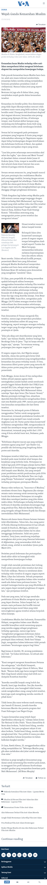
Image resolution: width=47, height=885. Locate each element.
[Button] (41, 24)
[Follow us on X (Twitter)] (9, 855)
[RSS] (24, 855)
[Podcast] (30, 855)
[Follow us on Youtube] (14, 855)
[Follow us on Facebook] (3, 855)
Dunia (4, 10)
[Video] (17, 882)
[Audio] (28, 882)
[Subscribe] (35, 855)
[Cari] (39, 882)
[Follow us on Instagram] (19, 855)
